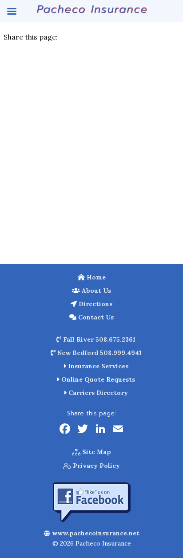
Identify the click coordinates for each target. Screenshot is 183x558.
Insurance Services (97, 366)
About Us (95, 291)
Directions (94, 304)
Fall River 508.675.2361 (98, 339)
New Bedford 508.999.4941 (99, 353)
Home (95, 277)
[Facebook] (65, 430)
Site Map (95, 452)
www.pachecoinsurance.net (94, 533)
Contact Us (95, 317)
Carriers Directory (97, 393)
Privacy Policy (95, 466)
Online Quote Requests (97, 379)
